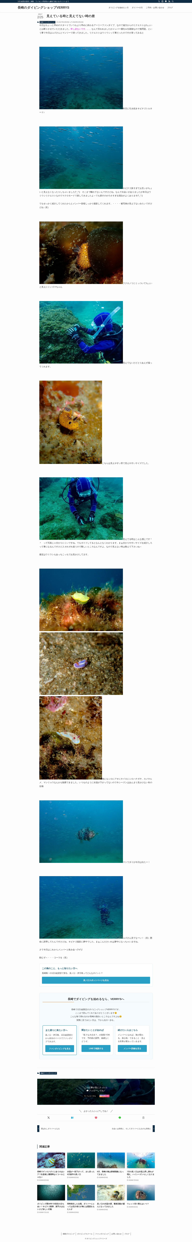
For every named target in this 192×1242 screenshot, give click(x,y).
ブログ (126, 1234)
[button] (48, 1117)
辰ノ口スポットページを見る (96, 980)
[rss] (169, 1)
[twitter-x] (159, 1)
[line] (166, 1)
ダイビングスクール (84, 1234)
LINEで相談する (96, 1048)
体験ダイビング (69, 1234)
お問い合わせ (116, 1234)
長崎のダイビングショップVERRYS (43, 7)
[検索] (172, 1)
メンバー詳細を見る (132, 1048)
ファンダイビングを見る (60, 1048)
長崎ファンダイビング (47, 22)
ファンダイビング (102, 1234)
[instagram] (162, 1)
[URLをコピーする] (143, 1117)
